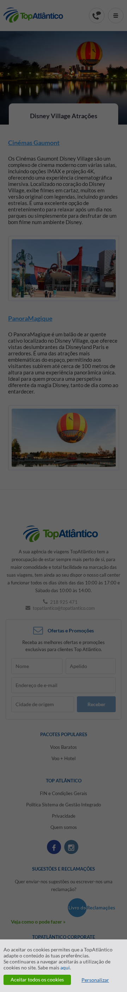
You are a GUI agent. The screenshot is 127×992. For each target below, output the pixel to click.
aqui (65, 967)
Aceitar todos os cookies (37, 979)
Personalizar (95, 980)
